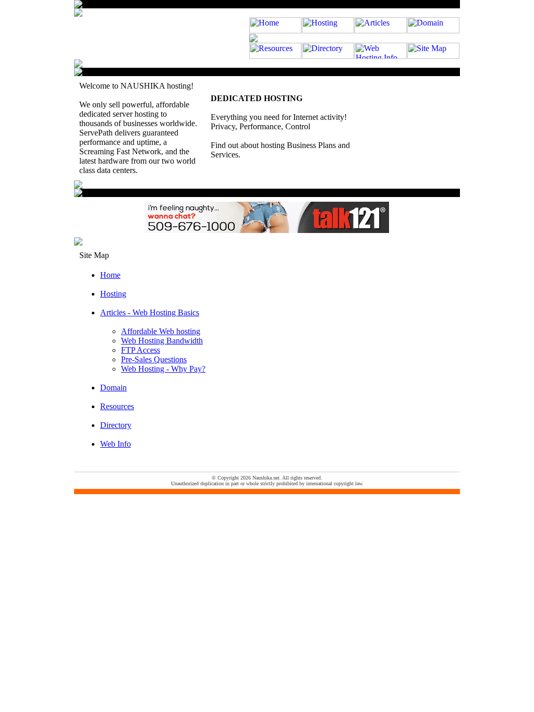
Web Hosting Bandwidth (162, 340)
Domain (113, 387)
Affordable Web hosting (160, 331)
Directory (115, 425)
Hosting (113, 293)
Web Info (115, 443)
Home (110, 275)
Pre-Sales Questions (154, 359)
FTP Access (140, 350)
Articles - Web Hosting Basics (149, 312)
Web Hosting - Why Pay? (163, 368)
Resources (117, 406)
